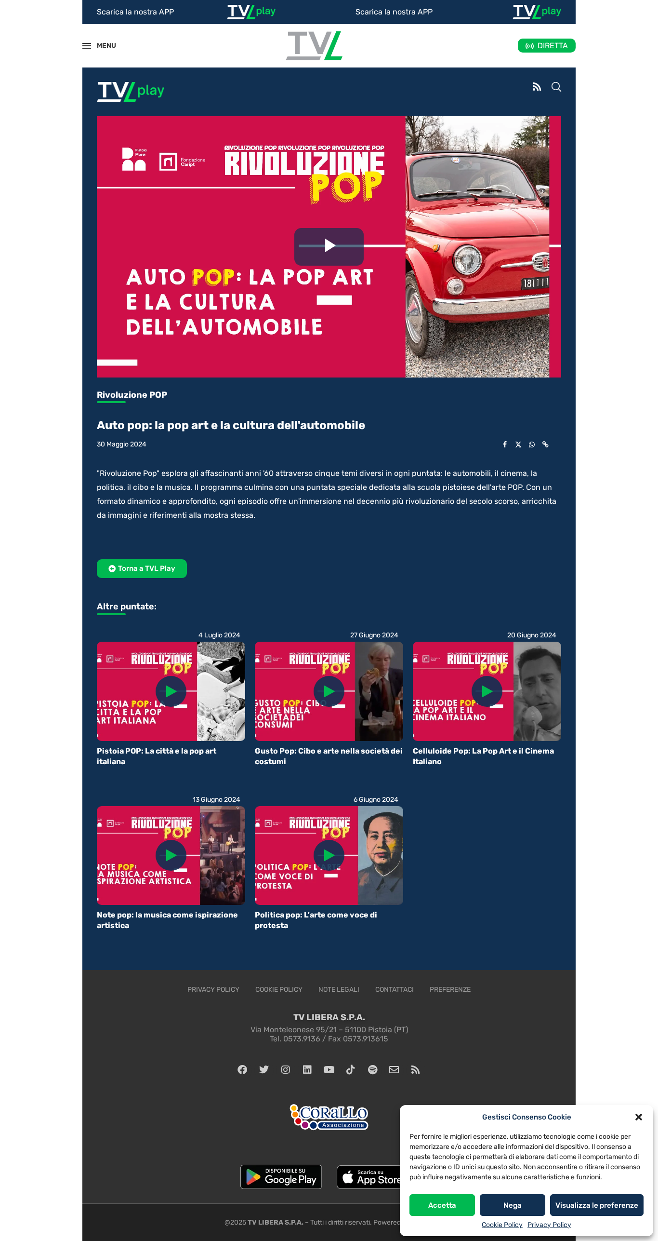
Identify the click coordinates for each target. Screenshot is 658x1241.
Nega (512, 1205)
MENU (101, 45)
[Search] (556, 88)
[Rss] (415, 1069)
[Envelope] (394, 1069)
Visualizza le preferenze (596, 1205)
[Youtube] (329, 1069)
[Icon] (171, 691)
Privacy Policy (549, 1225)
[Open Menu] (86, 45)
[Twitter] (264, 1069)
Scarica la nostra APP (135, 11)
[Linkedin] (307, 1069)
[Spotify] (372, 1069)
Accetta (442, 1205)
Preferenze (450, 989)
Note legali (338, 989)
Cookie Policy (502, 1225)
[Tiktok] (350, 1069)
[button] (639, 1117)
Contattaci (394, 989)
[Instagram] (285, 1069)
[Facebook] (242, 1069)
